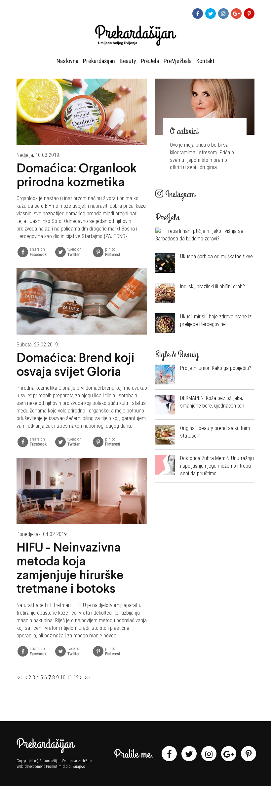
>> (87, 677)
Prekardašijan (99, 60)
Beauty (128, 60)
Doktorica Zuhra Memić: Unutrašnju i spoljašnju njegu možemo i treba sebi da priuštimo (217, 466)
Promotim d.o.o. (59, 766)
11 (69, 677)
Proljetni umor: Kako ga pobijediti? (215, 368)
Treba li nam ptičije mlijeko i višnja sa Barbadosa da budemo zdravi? (199, 235)
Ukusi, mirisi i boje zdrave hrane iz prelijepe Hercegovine (216, 320)
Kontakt (205, 60)
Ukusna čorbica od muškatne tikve (216, 256)
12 (76, 677)
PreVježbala (178, 60)
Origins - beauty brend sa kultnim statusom (215, 432)
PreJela (150, 60)
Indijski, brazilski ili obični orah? (212, 286)
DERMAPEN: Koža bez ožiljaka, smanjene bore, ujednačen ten (212, 402)
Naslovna (67, 60)
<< (19, 677)
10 (62, 677)
